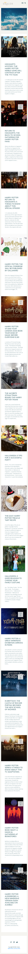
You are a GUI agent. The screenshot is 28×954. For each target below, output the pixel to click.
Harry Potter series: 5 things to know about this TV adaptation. (14, 768)
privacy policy (17, 948)
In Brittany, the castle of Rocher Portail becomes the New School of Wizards (13, 705)
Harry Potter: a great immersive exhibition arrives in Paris (14, 641)
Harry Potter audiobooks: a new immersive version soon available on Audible (12, 899)
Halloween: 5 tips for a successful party (13, 457)
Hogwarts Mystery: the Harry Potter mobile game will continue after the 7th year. (13, 69)
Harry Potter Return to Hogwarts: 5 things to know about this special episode (12, 202)
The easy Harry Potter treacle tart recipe (12, 518)
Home (10, 27)
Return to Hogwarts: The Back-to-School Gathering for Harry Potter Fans (13, 136)
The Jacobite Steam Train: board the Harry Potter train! (13, 396)
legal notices (10, 948)
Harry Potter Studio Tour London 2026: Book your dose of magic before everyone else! (14, 331)
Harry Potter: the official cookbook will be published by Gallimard (14, 267)
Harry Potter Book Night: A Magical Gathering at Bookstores (11, 832)
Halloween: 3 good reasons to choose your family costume (13, 579)
